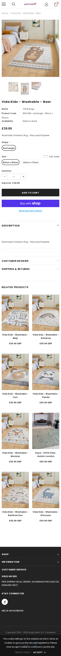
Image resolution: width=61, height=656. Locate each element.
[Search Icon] (13, 4)
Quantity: (7, 170)
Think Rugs (28, 109)
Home (5, 13)
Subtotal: (6, 183)
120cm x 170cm (30, 162)
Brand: (5, 109)
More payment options (30, 210)
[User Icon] (46, 4)
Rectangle (9, 148)
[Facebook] (5, 602)
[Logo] (30, 4)
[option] (30, 48)
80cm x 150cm (10, 162)
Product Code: (9, 113)
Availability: (8, 121)
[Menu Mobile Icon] (4, 4)
